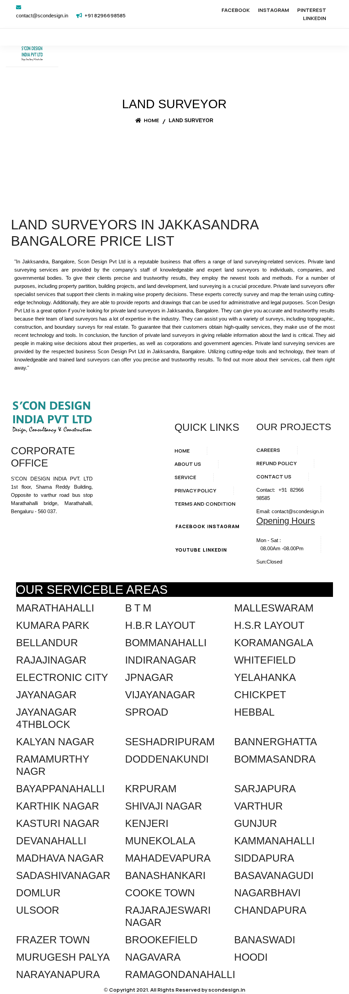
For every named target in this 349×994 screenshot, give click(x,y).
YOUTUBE (188, 550)
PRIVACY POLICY (195, 490)
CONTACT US (273, 476)
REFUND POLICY (276, 463)
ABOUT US (187, 464)
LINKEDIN (314, 18)
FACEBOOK (236, 10)
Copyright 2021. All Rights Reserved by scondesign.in (177, 989)
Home (151, 120)
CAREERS (268, 450)
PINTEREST (311, 10)
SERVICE (185, 477)
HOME (182, 450)
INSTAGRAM (273, 10)
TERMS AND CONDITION (205, 503)
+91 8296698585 (105, 15)
